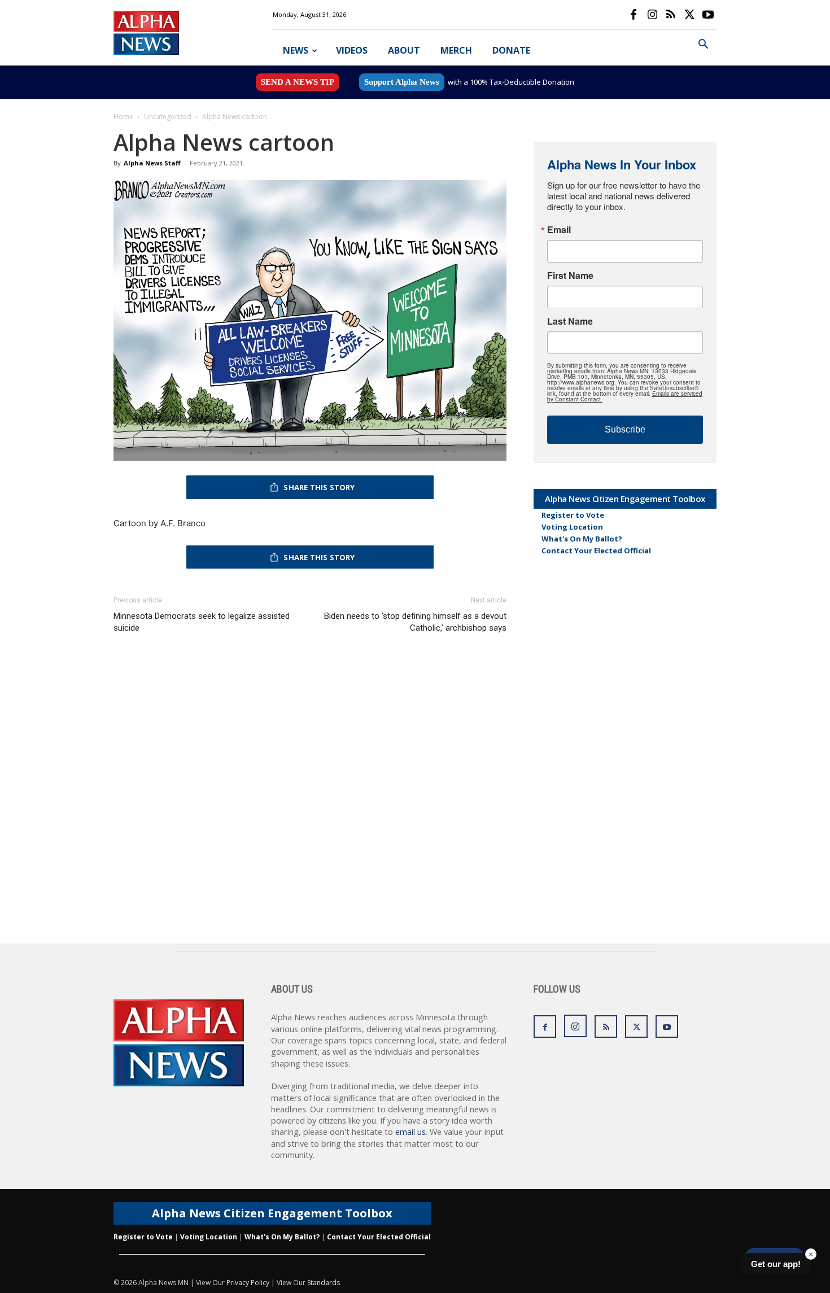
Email (559, 229)
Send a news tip (297, 81)
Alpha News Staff (152, 163)
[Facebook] (633, 15)
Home (123, 116)
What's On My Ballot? (581, 539)
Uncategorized (167, 116)
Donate (511, 50)
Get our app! (776, 1264)
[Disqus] (309, 799)
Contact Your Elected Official (596, 550)
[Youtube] (708, 15)
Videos (352, 50)
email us (410, 1131)
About (404, 50)
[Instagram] (652, 15)
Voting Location (572, 527)
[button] (703, 45)
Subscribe (625, 429)
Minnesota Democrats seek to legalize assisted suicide (201, 622)
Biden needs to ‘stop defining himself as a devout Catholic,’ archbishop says (415, 622)
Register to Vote (572, 515)
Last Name (570, 321)
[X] (689, 15)
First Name (570, 275)
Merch (456, 50)
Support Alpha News (401, 81)
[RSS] (670, 15)
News (295, 50)
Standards (323, 1282)
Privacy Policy (247, 1282)
